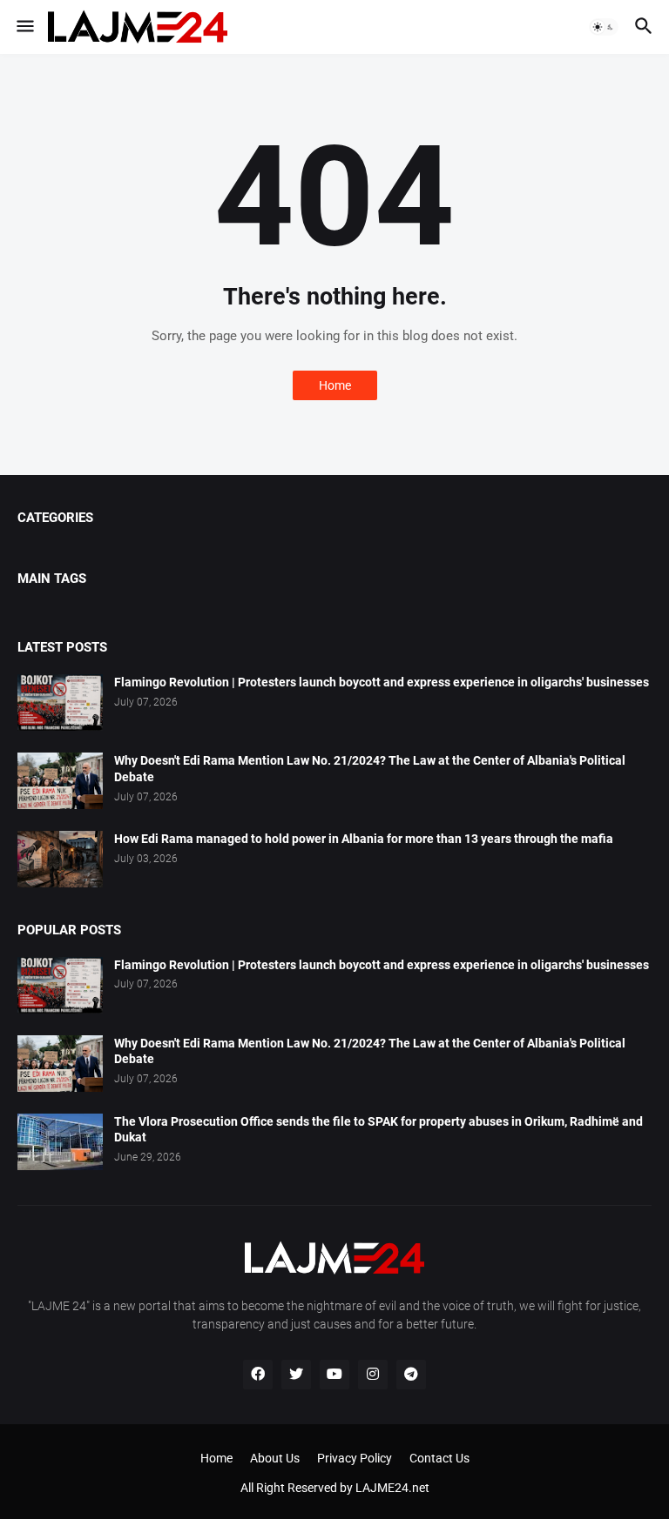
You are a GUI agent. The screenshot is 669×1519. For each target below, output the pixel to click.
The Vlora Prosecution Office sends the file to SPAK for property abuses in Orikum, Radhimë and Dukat (378, 1129)
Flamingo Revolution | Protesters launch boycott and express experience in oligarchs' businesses (381, 682)
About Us (275, 1458)
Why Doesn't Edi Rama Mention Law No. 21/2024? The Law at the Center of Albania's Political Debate (369, 768)
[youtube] (334, 1374)
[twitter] (296, 1374)
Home (335, 385)
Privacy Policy (354, 1458)
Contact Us (439, 1458)
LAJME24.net (392, 1488)
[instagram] (373, 1374)
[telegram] (411, 1374)
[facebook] (258, 1374)
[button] (24, 27)
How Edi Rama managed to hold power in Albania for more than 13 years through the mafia (363, 839)
